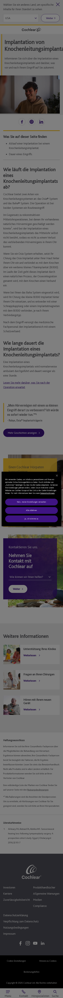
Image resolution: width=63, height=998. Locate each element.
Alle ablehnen (31, 510)
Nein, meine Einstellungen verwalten (31, 502)
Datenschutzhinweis (47, 493)
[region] (32, 499)
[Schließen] (56, 475)
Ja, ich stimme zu (31, 519)
